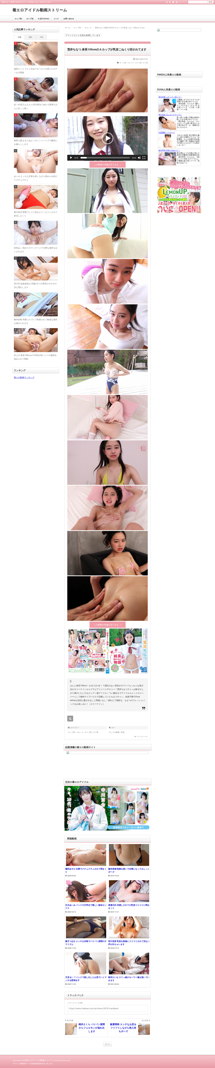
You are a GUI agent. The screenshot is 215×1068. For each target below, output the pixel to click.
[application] (107, 138)
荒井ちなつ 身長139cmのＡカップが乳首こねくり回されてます (106, 49)
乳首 (123, 732)
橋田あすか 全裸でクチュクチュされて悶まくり (86, 870)
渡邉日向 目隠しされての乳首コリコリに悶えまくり (129, 906)
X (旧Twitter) (43, 19)
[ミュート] (139, 157)
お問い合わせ (68, 19)
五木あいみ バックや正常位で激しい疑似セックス (86, 906)
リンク (56, 19)
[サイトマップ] (177, 2)
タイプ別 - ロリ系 (141, 63)
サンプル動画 (114, 732)
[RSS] (170, 2)
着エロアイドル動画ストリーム (39, 10)
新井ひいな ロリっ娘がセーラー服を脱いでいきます (129, 978)
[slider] (105, 157)
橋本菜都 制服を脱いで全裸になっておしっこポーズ (129, 870)
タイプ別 (29, 19)
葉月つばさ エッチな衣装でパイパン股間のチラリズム (86, 942)
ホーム (107, 1044)
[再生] (71, 157)
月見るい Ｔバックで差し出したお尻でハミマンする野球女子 (86, 978)
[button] (107, 138)
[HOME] (173, 2)
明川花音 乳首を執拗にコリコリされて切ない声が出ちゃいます (129, 942)
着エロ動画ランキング (24, 377)
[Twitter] (167, 2)
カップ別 (18, 19)
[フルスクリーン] (143, 157)
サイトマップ (182, 2)
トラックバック (142, 737)
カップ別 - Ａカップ (127, 63)
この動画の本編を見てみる (106, 164)
